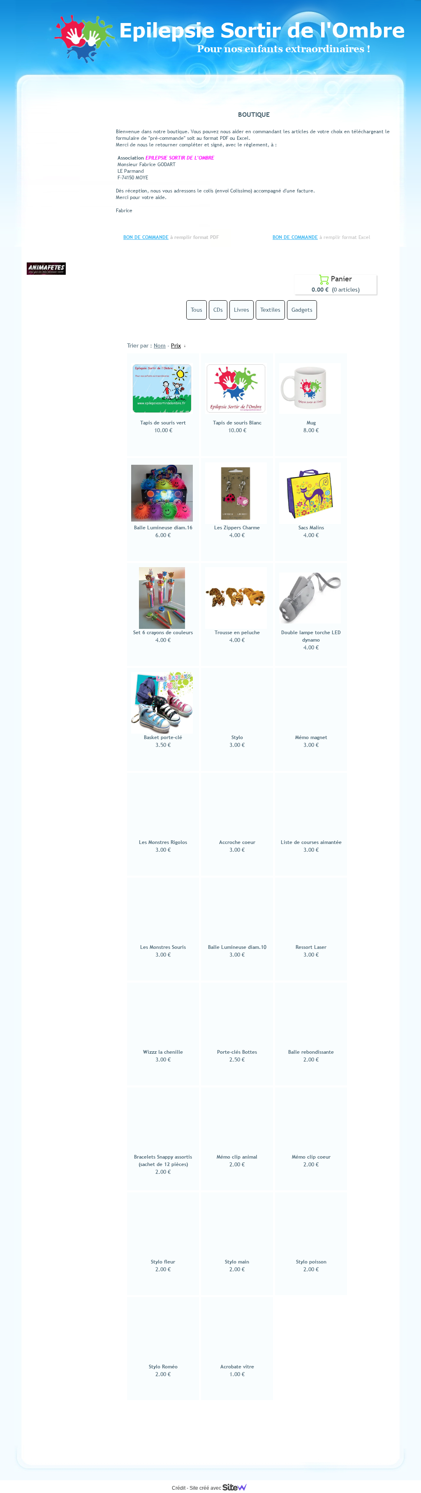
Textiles (270, 309)
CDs (218, 309)
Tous (196, 309)
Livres (241, 309)
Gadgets (301, 309)
